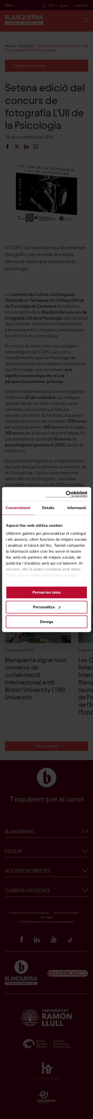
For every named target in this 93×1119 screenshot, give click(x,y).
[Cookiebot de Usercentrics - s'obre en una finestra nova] (66, 494)
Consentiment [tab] (18, 508)
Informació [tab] (76, 508)
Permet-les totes (46, 592)
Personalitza (44, 607)
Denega (46, 622)
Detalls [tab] (48, 508)
